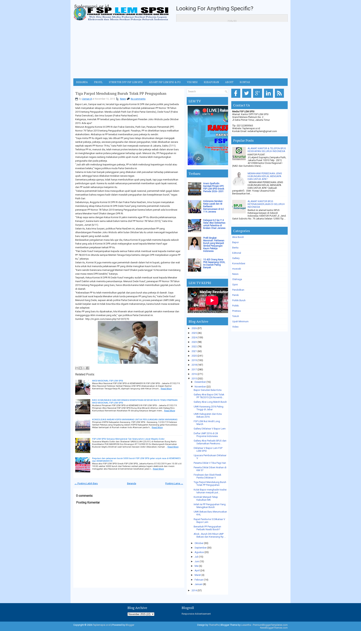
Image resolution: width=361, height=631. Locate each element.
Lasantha (246, 624)
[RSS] (280, 98)
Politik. (235, 305)
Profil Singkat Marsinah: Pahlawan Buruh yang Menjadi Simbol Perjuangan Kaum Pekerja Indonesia (213, 244)
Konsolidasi (238, 263)
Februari (199, 579)
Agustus (199, 552)
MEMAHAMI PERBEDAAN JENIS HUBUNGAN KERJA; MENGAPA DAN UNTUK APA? (265, 176)
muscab (236, 268)
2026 (194, 328)
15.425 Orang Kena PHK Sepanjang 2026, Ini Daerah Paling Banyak (214, 263)
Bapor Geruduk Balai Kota (207, 390)
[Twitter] (247, 98)
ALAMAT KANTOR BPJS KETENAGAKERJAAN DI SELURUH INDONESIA (266, 204)
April (197, 570)
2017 (194, 369)
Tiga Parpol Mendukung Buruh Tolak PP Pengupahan (120, 93)
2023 (194, 342)
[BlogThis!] (80, 368)
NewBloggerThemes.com (274, 627)
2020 (194, 355)
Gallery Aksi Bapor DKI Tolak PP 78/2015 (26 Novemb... (209, 396)
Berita (235, 247)
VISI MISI (192, 82)
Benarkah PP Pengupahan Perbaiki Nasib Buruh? (207, 528)
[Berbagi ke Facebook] (87, 368)
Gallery (236, 258)
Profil (98, 82)
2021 (194, 351)
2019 (194, 360)
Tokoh (235, 316)
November (200, 386)
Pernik (235, 295)
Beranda (131, 483)
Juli (196, 556)
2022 (194, 346)
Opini (235, 284)
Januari (198, 584)
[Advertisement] (180, 50)
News (123, 99)
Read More (166, 388)
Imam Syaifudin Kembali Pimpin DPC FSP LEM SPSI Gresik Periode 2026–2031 (213, 187)
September (201, 547)
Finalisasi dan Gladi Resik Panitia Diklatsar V (207, 476)
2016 (194, 374)
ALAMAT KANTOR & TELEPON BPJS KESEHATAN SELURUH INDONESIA (267, 150)
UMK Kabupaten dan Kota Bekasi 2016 (208, 415)
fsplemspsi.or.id (91, 6)
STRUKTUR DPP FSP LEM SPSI (126, 82)
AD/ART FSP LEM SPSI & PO (165, 82)
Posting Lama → (174, 483)
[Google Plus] (258, 98)
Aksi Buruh (238, 237)
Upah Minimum (240, 321)
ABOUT (229, 82)
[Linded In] (269, 98)
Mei (197, 566)
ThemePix (214, 624)
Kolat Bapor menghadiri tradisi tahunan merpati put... (210, 491)
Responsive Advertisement (196, 613)
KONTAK (245, 82)
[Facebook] (236, 98)
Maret (198, 575)
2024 (194, 337)
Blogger (130, 624)
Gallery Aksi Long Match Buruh (210, 401)
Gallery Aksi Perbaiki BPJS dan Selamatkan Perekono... (210, 442)
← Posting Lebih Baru (86, 483)
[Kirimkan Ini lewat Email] (77, 368)
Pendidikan (238, 289)
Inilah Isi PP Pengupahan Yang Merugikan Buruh (210, 506)
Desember (200, 381)
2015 (194, 378)
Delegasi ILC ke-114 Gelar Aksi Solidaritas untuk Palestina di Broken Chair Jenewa (214, 224)
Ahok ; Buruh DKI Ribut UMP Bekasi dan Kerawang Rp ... (210, 535)
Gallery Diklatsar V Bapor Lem (210, 428)
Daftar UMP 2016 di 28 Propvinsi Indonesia (206, 435)
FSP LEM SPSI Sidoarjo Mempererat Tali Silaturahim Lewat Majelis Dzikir (128, 439)
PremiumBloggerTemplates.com (270, 624)
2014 (194, 590)
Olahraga (237, 279)
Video (235, 326)
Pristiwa (236, 310)
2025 (194, 333)
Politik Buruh (239, 300)
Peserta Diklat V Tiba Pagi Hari (210, 462)
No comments (138, 99)
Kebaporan (211, 82)
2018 (194, 364)
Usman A (87, 99)
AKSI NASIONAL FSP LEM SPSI (107, 380)
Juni (197, 561)
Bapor (235, 242)
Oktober (199, 543)
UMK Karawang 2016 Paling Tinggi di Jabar (208, 408)
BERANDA (82, 82)
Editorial (236, 252)
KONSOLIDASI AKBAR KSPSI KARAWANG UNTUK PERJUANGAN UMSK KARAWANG (134, 419)
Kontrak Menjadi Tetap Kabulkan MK (206, 498)
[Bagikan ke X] (84, 368)
